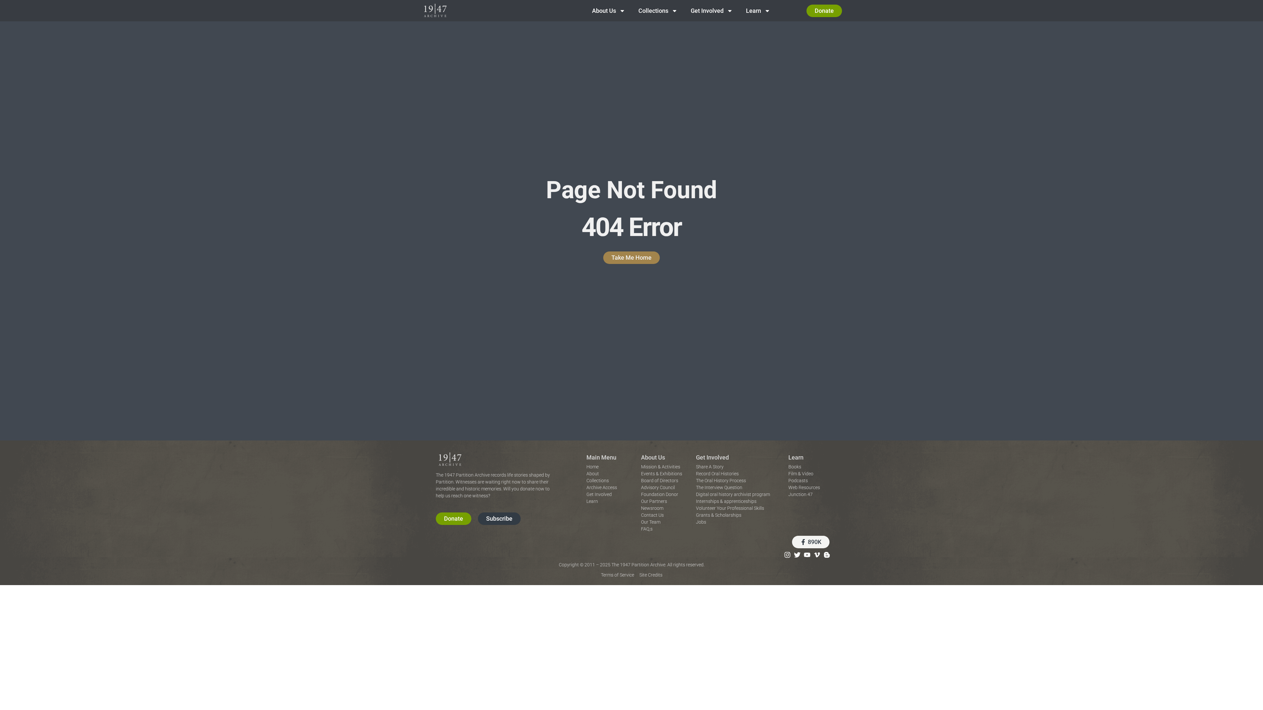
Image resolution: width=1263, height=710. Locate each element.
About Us (604, 10)
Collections (653, 10)
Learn (753, 10)
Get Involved (707, 10)
